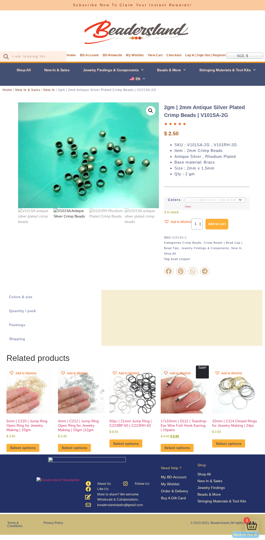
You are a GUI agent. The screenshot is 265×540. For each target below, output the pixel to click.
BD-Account (89, 55)
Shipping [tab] (17, 339)
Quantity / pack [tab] (22, 311)
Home (71, 55)
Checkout (173, 55)
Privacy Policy (53, 523)
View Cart (155, 55)
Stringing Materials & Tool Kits (225, 70)
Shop (201, 465)
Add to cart (217, 224)
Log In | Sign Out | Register (205, 55)
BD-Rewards (112, 55)
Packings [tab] (17, 325)
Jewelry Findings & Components (110, 70)
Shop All (24, 70)
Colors (174, 199)
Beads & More (169, 70)
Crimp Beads (192, 242)
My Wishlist (135, 55)
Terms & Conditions (15, 524)
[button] (150, 110)
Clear (188, 206)
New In (49, 90)
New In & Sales (56, 70)
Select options (23, 448)
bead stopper (180, 259)
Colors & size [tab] (20, 297)
